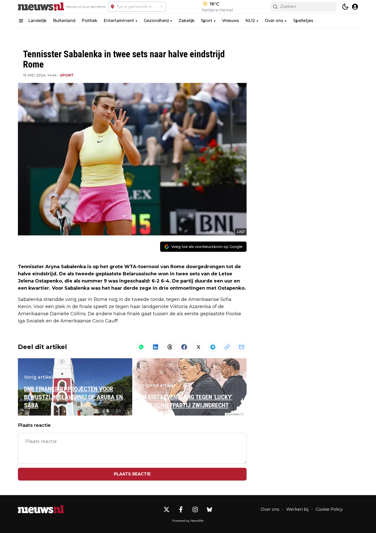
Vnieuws (230, 20)
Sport (206, 20)
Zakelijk (187, 20)
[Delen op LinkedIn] (155, 347)
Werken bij (297, 509)
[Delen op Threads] (170, 347)
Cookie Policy (329, 509)
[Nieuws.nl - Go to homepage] (41, 509)
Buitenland (64, 20)
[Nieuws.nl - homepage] (41, 7)
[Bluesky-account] (209, 509)
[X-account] (166, 509)
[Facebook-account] (181, 509)
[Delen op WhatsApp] (141, 347)
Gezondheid (156, 20)
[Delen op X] (198, 347)
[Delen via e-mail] (241, 347)
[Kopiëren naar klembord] (227, 347)
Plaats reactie (132, 474)
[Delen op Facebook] (184, 347)
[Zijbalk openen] (21, 21)
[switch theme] (345, 6)
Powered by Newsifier (188, 521)
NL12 (250, 20)
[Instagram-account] (195, 509)
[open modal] (355, 7)
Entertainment (119, 20)
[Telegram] (213, 347)
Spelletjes (303, 20)
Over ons (274, 20)
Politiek (89, 20)
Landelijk (37, 20)
